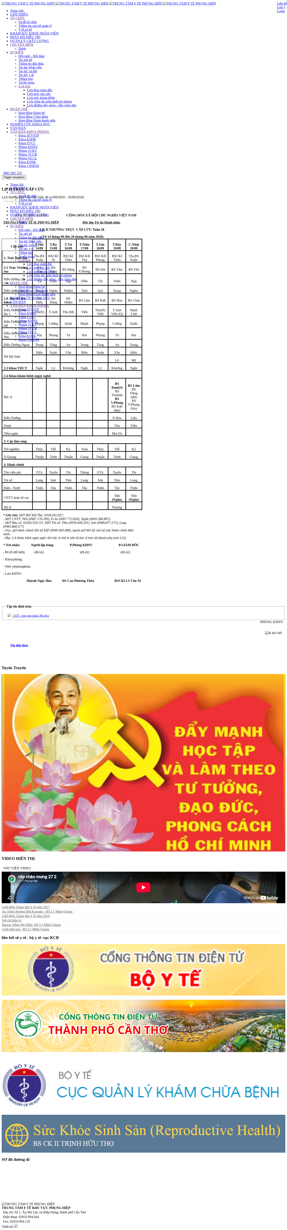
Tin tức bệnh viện (30, 67)
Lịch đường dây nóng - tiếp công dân (51, 105)
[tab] (147, 645)
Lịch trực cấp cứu (38, 94)
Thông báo (25, 79)
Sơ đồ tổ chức (27, 22)
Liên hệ (282, 3)
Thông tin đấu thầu (31, 63)
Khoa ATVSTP (28, 135)
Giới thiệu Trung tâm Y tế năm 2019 (26, 916)
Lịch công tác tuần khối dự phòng (49, 101)
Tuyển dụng (26, 82)
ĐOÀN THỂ (19, 109)
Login (281, 11)
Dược (22, 48)
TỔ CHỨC (17, 18)
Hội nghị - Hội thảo (31, 56)
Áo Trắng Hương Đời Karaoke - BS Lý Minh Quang (37, 911)
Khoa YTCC (27, 143)
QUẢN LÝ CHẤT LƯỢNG (29, 41)
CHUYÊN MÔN (21, 44)
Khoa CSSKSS (28, 166)
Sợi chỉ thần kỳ (12, 920)
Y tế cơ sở (25, 29)
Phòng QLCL (27, 158)
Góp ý (281, 7)
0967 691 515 (12, 173)
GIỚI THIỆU (19, 14)
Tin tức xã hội (27, 71)
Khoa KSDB (27, 139)
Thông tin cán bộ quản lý (35, 26)
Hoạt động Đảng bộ (31, 113)
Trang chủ (17, 10)
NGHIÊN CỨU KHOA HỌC (30, 124)
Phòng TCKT (27, 150)
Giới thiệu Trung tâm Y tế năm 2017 (26, 907)
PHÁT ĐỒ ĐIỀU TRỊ (25, 37)
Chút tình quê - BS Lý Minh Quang (25, 929)
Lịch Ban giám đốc (39, 90)
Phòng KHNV (28, 147)
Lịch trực (24, 86)
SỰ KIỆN (17, 52)
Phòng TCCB (27, 154)
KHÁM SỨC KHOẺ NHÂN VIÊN (34, 33)
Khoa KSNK (27, 162)
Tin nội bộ (25, 60)
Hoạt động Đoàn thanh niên (36, 120)
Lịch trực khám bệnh (41, 97)
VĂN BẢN (18, 128)
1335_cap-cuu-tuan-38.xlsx (31, 615)
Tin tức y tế (26, 75)
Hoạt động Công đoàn (33, 116)
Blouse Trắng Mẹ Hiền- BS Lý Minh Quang (31, 925)
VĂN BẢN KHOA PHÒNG (29, 132)
